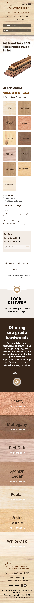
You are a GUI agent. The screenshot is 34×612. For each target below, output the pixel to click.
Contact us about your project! (17, 581)
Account (11, 17)
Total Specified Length (13, 201)
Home (12, 578)
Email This (12, 263)
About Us (19, 578)
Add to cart (13, 247)
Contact (23, 17)
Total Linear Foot (11, 198)
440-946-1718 (17, 20)
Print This (25, 263)
